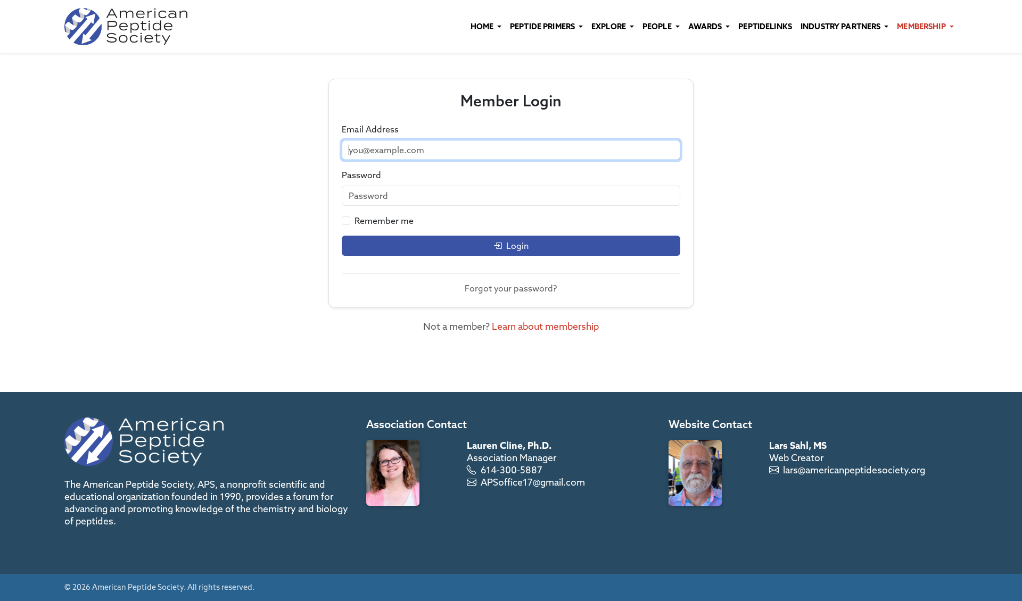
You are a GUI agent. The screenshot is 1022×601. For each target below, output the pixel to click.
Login (517, 245)
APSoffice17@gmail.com (533, 482)
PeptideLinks (765, 26)
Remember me (384, 220)
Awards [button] (706, 26)
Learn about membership (545, 326)
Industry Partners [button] (842, 26)
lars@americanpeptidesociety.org (854, 470)
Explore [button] (609, 26)
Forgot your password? (511, 288)
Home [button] (483, 26)
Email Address (370, 129)
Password (361, 175)
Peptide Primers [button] (543, 26)
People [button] (657, 26)
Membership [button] (922, 26)
